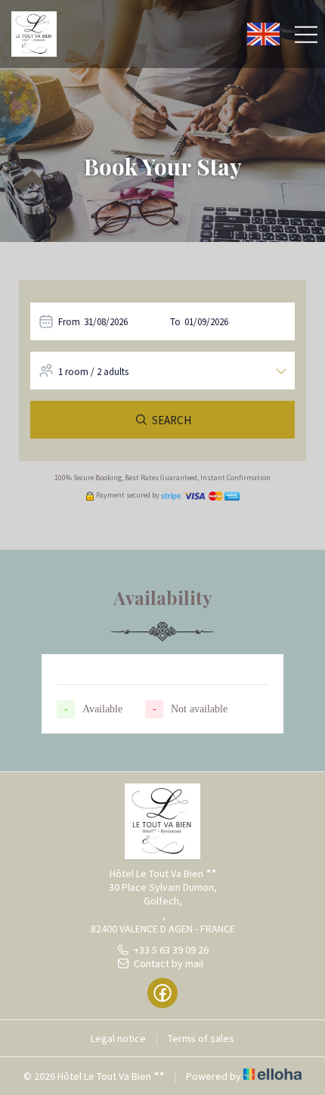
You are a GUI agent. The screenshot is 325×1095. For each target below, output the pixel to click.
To (175, 321)
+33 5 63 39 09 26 (171, 950)
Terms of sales (201, 1038)
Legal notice (118, 1038)
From (69, 321)
